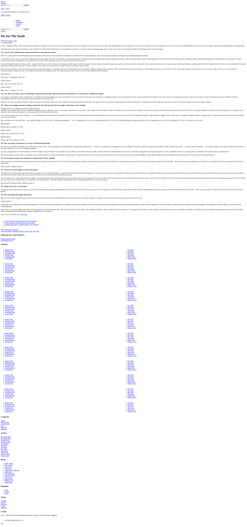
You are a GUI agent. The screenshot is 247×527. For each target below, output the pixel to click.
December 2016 (10, 335)
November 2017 (10, 323)
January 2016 (9, 333)
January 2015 (9, 347)
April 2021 (130, 269)
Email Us (54, 515)
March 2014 (131, 368)
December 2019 (10, 293)
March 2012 (131, 396)
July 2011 (130, 403)
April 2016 (130, 338)
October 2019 (9, 297)
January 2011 (9, 403)
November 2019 (10, 295)
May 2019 (130, 295)
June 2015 (130, 349)
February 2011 (131, 411)
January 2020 (9, 277)
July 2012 (130, 389)
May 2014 (130, 364)
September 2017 (10, 326)
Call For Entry (5, 424)
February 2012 (131, 397)
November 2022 (10, 253)
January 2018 (9, 305)
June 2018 (130, 307)
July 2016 (130, 333)
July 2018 (130, 305)
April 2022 (130, 255)
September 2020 (10, 284)
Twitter (3, 506)
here (26, 214)
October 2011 (9, 408)
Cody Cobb (8, 477)
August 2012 (9, 397)
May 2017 (130, 323)
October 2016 (9, 338)
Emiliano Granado (17, 231)
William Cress (9, 481)
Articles (18, 24)
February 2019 (131, 300)
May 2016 (130, 336)
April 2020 (130, 283)
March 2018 (131, 312)
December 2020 (10, 279)
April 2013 (130, 380)
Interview (16, 229)
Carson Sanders (7, 42)
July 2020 (130, 277)
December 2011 (9, 404)
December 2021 (10, 265)
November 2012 (10, 392)
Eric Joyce (7, 240)
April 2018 (130, 310)
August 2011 (9, 411)
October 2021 (9, 269)
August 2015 (9, 356)
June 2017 (130, 321)
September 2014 (10, 368)
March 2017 (131, 326)
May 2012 (130, 392)
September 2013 (10, 382)
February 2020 (131, 286)
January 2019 (9, 291)
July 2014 (130, 361)
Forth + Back (9, 463)
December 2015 (10, 349)
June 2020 (130, 279)
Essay (2, 426)
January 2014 (9, 361)
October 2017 (9, 324)
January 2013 (9, 375)
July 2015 (130, 347)
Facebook (4, 501)
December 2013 (10, 376)
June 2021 (130, 265)
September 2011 (10, 409)
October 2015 (9, 352)
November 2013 (10, 378)
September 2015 (10, 354)
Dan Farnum (8, 482)
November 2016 (10, 336)
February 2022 (131, 258)
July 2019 (130, 291)
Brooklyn (8, 231)
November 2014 (10, 364)
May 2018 (130, 309)
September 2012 (10, 396)
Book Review (5, 422)
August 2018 (9, 314)
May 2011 (130, 406)
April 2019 (130, 297)
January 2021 (9, 264)
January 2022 (9, 250)
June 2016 (130, 335)
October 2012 (9, 394)
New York (36, 231)
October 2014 (9, 366)
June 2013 (130, 376)
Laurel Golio (28, 231)
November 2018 (10, 309)
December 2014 (10, 363)
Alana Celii (8, 468)
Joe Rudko (8, 239)
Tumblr (3, 502)
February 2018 (131, 314)
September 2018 (10, 312)
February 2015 (131, 356)
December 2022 (10, 251)
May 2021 (130, 267)
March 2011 (131, 409)
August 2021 (9, 272)
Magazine (4, 429)
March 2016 (131, 340)
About (6, 493)
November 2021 (10, 267)
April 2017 (130, 324)
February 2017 (131, 328)
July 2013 (130, 375)
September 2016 (10, 340)
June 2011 (130, 404)
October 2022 (9, 255)
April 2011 (130, 408)
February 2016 (131, 342)
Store (6, 490)
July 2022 (130, 250)
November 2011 (10, 406)
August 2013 (9, 383)
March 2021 (131, 270)
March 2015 (131, 354)
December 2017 (10, 321)
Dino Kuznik (9, 479)
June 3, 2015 (13, 41)
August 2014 (9, 370)
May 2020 (130, 281)
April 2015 (130, 352)
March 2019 (131, 298)
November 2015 (10, 350)
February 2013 (131, 383)
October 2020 (9, 283)
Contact (7, 492)
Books (18, 20)
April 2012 (130, 394)
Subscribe (4, 508)
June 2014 (130, 363)
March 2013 (131, 382)
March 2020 (131, 284)
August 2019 (9, 300)
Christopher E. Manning (12, 470)
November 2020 (10, 281)
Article (10, 229)
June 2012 (130, 390)
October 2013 (9, 380)
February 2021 (131, 272)
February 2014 (131, 370)
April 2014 (130, 366)
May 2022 (130, 253)
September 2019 (10, 298)
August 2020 (9, 286)
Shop (17, 26)
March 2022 (131, 257)
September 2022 (10, 257)
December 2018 (10, 307)
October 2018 (9, 310)
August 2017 (9, 328)
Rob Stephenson (10, 474)
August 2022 (9, 258)
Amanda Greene (10, 475)
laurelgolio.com (7, 206)
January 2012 (9, 389)
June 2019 (130, 293)
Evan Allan (8, 467)
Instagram (4, 504)
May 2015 (130, 350)
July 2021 (130, 264)
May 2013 (130, 378)
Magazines (19, 22)
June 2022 (130, 251)
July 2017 (130, 319)
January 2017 (9, 319)
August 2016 (9, 342)
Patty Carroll (8, 465)
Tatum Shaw (8, 472)
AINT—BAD (5, 8)
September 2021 (10, 270)
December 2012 (10, 390)
